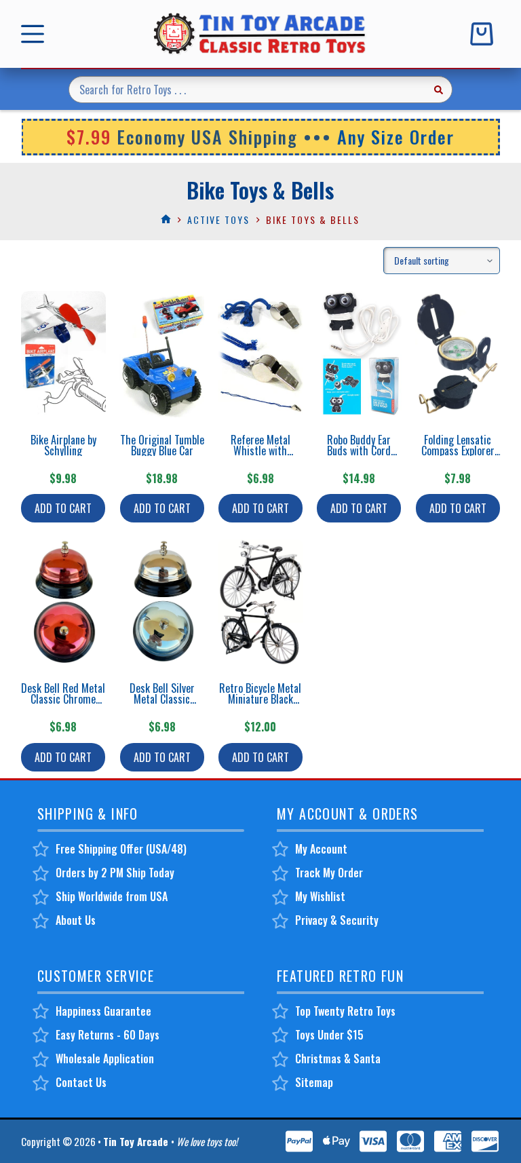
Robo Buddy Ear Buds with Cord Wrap (359, 451)
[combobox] (247, 89)
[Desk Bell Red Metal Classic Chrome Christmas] (63, 602)
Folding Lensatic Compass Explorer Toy (458, 451)
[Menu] (35, 33)
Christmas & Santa (338, 1058)
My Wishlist (320, 896)
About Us (76, 920)
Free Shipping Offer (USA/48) (121, 849)
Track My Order (329, 872)
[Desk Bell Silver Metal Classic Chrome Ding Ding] (161, 602)
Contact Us (81, 1082)
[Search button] (439, 89)
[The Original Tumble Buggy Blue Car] (161, 354)
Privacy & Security (337, 920)
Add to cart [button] (63, 508)
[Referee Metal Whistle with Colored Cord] (260, 354)
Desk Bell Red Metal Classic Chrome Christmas (63, 699)
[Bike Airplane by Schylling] (63, 354)
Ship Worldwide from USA (112, 896)
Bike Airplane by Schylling (63, 445)
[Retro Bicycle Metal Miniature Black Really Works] (260, 602)
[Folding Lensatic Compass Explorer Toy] (457, 354)
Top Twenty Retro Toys (345, 1011)
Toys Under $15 (329, 1035)
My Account (321, 849)
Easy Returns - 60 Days (107, 1035)
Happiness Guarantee (103, 1011)
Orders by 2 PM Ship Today (115, 872)
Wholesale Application (105, 1058)
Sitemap (314, 1082)
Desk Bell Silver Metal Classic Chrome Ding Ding (162, 699)
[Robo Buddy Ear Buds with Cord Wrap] (359, 354)
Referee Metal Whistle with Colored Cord (260, 451)
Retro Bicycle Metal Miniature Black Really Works (260, 699)
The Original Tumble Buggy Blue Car (162, 445)
